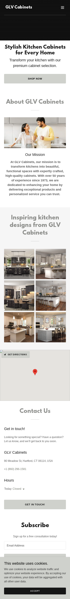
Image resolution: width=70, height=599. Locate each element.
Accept (35, 591)
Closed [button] (17, 488)
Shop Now (35, 78)
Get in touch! (35, 504)
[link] (18, 7)
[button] (62, 7)
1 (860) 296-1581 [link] (16, 469)
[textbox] (35, 545)
